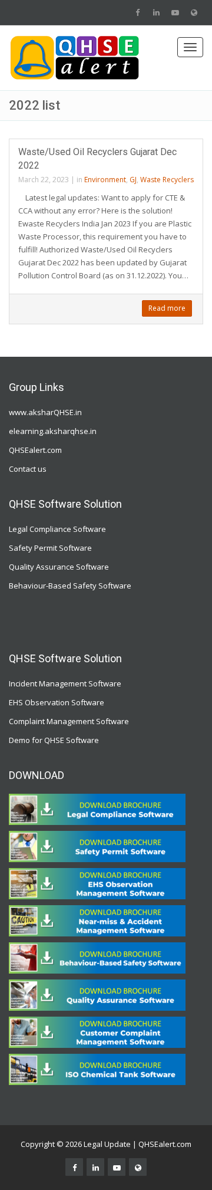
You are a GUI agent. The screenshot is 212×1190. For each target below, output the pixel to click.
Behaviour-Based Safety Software (70, 585)
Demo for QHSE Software (54, 740)
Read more (167, 308)
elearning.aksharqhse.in (53, 431)
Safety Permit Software (50, 548)
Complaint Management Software (69, 721)
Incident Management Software (65, 683)
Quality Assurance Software (59, 566)
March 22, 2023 (43, 180)
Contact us (28, 468)
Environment (105, 180)
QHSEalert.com (35, 450)
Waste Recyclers (167, 180)
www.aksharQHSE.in (45, 412)
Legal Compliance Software (57, 529)
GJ (133, 180)
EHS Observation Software (56, 702)
